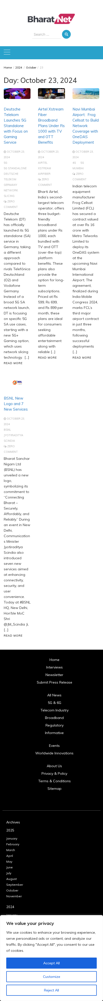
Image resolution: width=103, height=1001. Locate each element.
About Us (54, 766)
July (8, 873)
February (12, 844)
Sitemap (55, 788)
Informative (54, 733)
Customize (51, 976)
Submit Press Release (54, 682)
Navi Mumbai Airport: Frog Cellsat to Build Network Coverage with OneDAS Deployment (85, 126)
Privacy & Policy (54, 773)
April (9, 856)
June (9, 867)
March (10, 850)
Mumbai (78, 168)
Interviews (54, 667)
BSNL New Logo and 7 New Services (16, 404)
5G (5, 162)
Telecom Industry (54, 710)
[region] (51, 958)
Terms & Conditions (54, 781)
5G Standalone (15, 168)
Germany (10, 185)
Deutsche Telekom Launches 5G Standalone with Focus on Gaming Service (16, 126)
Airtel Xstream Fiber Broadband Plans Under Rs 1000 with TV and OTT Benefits (51, 126)
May (9, 861)
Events (54, 745)
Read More (13, 363)
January (11, 838)
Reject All (51, 990)
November (14, 896)
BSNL (7, 429)
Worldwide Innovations (54, 753)
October (12, 890)
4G (74, 162)
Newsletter (54, 675)
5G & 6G (54, 702)
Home (55, 659)
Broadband (54, 717)
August (11, 879)
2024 (10, 907)
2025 (10, 830)
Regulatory (55, 725)
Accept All (51, 963)
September (14, 884)
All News (54, 695)
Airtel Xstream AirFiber (44, 168)
